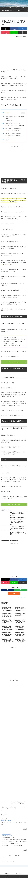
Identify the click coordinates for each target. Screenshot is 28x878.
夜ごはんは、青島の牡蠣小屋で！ (13, 133)
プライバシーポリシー (20, 873)
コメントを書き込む (14, 855)
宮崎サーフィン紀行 (14, 540)
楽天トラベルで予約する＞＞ (14, 362)
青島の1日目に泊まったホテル (13, 123)
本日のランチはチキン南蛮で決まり (14, 128)
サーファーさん (6, 834)
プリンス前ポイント (11, 120)
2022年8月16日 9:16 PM (7, 835)
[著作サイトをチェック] (7, 590)
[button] (22, 32)
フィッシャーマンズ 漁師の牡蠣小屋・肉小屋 (15, 136)
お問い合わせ (7, 873)
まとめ (7, 139)
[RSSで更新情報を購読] (14, 593)
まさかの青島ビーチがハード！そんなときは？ (15, 117)
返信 (25, 829)
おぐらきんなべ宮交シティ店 (13, 130)
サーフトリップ (5, 540)
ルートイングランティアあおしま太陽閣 (15, 125)
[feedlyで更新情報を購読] (20, 590)
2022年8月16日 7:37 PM (6, 820)
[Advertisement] (14, 52)
